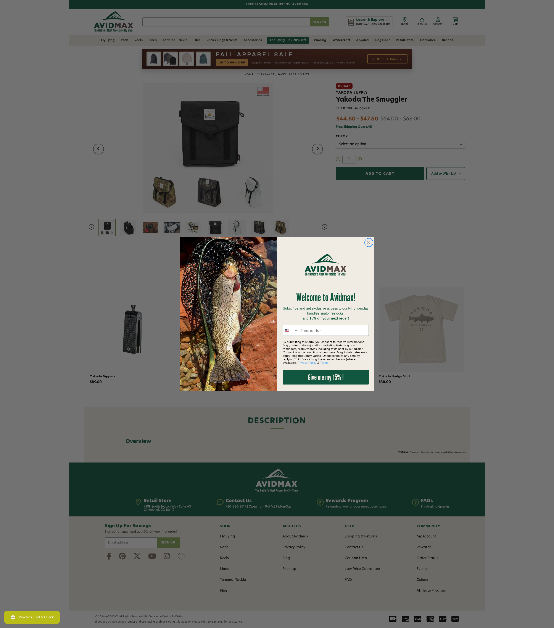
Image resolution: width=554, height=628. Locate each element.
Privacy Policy (307, 362)
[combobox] (290, 330)
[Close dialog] (369, 242)
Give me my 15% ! (326, 377)
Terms (324, 362)
